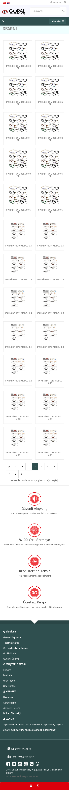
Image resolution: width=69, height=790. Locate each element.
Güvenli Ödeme (11, 658)
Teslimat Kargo (11, 642)
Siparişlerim (9, 702)
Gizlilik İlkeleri (10, 653)
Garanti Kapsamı (12, 637)
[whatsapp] (38, 786)
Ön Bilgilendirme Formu (15, 648)
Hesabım (56, 2)
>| (35, 474)
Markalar (8, 675)
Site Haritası (9, 686)
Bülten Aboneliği (12, 713)
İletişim (7, 670)
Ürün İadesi (9, 680)
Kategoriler (56, 21)
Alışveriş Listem (11, 708)
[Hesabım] (31, 786)
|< (9, 466)
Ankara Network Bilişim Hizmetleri (22, 776)
